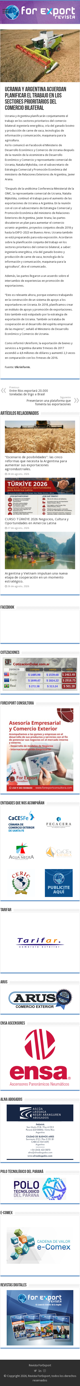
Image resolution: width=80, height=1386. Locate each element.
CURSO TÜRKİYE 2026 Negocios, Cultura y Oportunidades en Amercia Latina (36, 521)
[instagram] (44, 1370)
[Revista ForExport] (40, 11)
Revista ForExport (40, 1365)
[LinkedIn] (40, 1370)
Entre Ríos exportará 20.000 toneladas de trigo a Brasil (28, 391)
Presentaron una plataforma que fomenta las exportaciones (48, 401)
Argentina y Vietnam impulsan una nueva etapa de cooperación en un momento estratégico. (36, 577)
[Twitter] (35, 1370)
